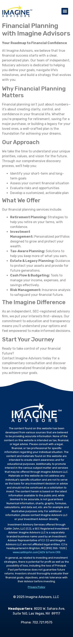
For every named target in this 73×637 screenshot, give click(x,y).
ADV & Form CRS (50, 552)
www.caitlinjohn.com (25, 552)
